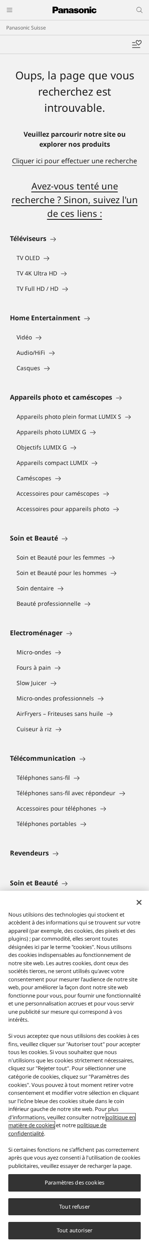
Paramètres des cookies (74, 1182)
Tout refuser (74, 1206)
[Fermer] (139, 902)
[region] (74, 1068)
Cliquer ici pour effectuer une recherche (74, 160)
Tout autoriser (74, 1230)
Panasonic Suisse (26, 27)
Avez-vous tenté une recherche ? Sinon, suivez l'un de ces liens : (75, 199)
